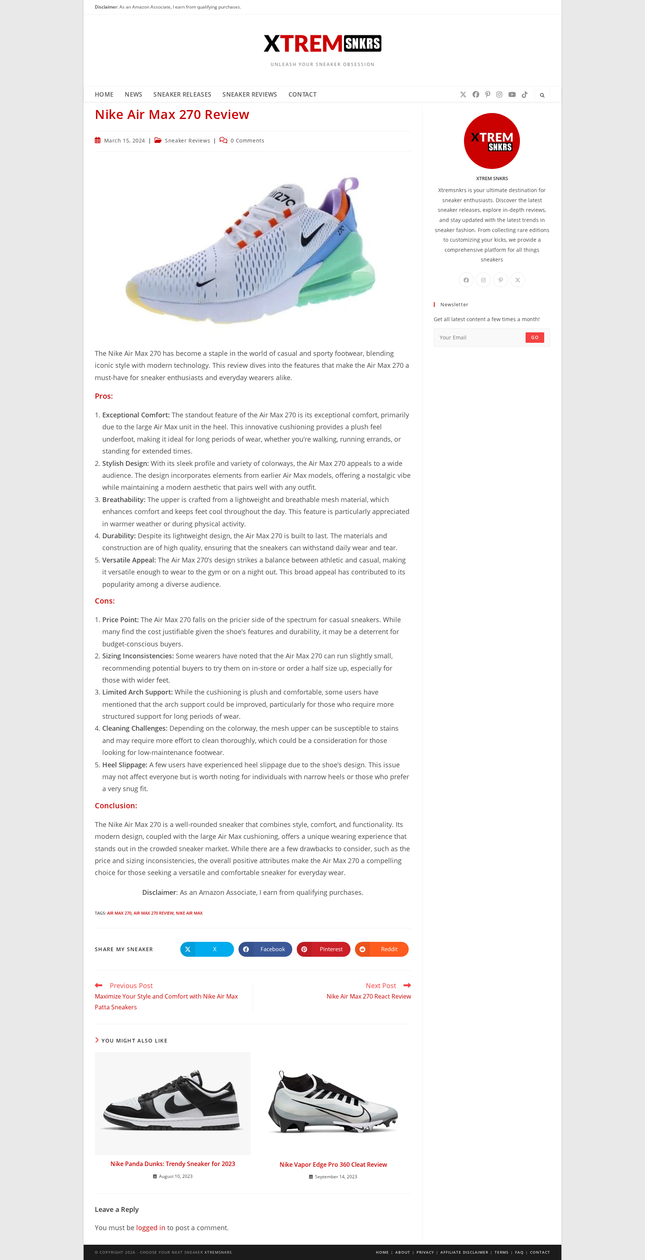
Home (382, 1252)
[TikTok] (525, 94)
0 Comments (247, 140)
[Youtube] (512, 94)
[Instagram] (499, 94)
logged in (150, 1227)
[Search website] (542, 95)
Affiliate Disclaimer (464, 1252)
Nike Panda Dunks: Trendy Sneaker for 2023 (172, 1164)
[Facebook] (476, 94)
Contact (540, 1252)
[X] (463, 94)
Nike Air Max (189, 913)
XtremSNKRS (218, 1252)
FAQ (519, 1252)
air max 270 (119, 913)
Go (535, 337)
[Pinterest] (487, 94)
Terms (502, 1252)
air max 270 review (154, 913)
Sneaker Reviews (187, 140)
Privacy (425, 1252)
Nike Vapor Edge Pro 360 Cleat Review (333, 1164)
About (402, 1252)
